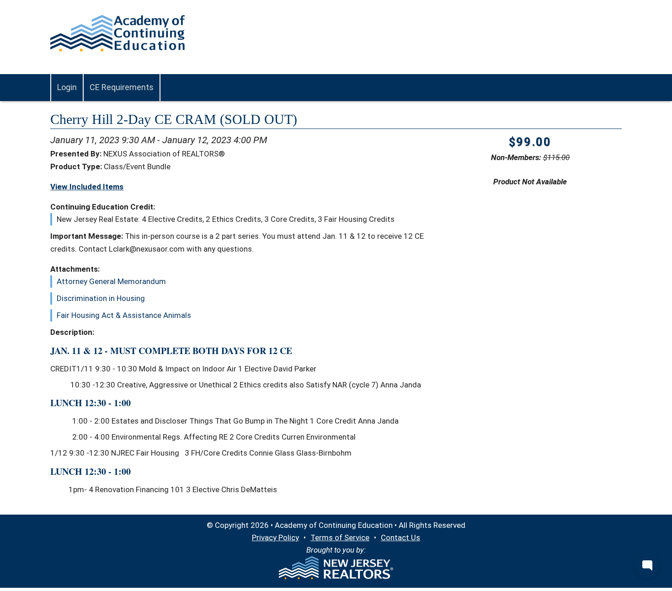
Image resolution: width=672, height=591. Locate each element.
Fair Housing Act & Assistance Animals (124, 315)
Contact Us (400, 537)
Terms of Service (339, 537)
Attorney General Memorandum (111, 281)
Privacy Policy (275, 537)
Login (67, 87)
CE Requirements (122, 87)
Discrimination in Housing (101, 298)
